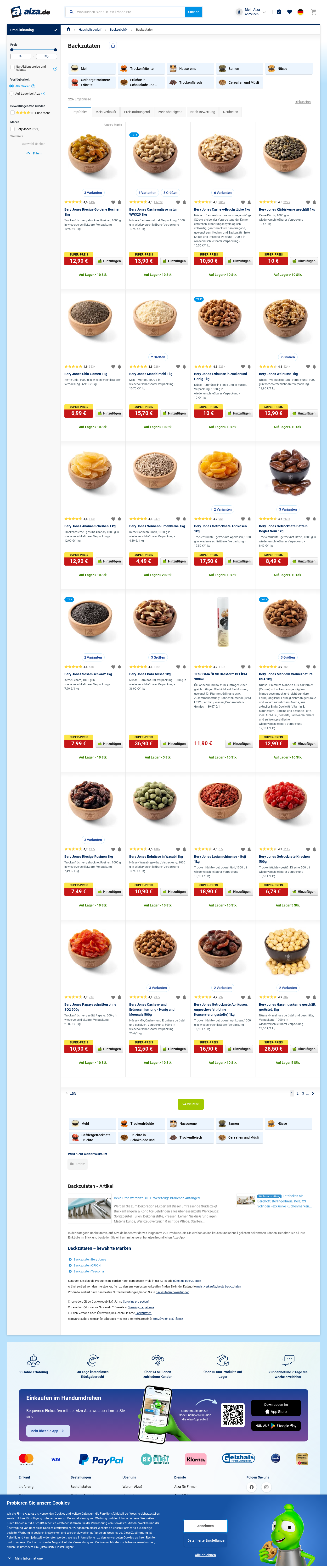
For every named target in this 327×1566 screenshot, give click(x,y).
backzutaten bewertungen (172, 1292)
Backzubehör (119, 29)
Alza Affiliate (184, 1495)
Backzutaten (144, 29)
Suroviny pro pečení (136, 1301)
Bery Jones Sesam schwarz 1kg (88, 674)
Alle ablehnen (205, 1555)
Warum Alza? (132, 1487)
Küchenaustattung (269, 1196)
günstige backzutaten (187, 1280)
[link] (34, 153)
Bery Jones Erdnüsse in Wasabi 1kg (156, 856)
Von (11, 49)
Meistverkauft (106, 112)
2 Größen (158, 357)
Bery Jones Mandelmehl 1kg (150, 374)
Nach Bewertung (202, 112)
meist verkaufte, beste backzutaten (218, 1286)
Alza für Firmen (185, 1487)
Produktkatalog (22, 30)
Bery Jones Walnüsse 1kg (278, 374)
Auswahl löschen (33, 144)
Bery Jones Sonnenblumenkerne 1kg (157, 526)
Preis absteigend (170, 112)
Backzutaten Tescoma (88, 1271)
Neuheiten (230, 112)
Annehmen (205, 1526)
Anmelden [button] (252, 14)
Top (73, 1093)
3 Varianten (93, 193)
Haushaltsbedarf (90, 29)
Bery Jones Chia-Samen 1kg (85, 374)
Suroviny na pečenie (141, 1307)
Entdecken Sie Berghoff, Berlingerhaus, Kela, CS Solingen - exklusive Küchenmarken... (284, 1201)
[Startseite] (68, 29)
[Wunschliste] (290, 12)
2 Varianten (223, 509)
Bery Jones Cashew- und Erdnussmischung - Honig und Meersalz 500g (152, 1009)
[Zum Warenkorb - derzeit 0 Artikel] (313, 12)
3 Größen (171, 193)
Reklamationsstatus (86, 1495)
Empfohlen (80, 112)
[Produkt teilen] (113, 45)
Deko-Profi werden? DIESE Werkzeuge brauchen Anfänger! (157, 1198)
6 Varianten (147, 193)
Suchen (193, 12)
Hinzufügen (112, 261)
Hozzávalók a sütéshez (168, 1318)
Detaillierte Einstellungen (206, 1540)
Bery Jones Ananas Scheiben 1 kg (90, 526)
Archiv (80, 1164)
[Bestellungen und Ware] (279, 12)
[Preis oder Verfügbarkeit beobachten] (119, 202)
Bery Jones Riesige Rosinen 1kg (88, 856)
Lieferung (26, 1487)
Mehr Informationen (30, 1558)
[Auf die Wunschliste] (113, 202)
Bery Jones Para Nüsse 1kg (150, 674)
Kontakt (129, 1495)
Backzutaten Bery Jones (89, 1259)
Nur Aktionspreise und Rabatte (31, 68)
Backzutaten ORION (87, 1265)
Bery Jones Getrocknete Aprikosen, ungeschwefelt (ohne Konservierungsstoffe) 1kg (221, 1009)
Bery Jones (24, 129)
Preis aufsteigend (137, 112)
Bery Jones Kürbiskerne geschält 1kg (287, 209)
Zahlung (25, 1495)
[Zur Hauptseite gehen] (30, 12)
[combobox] (125, 12)
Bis (55, 49)
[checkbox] (33, 68)
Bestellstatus (81, 1487)
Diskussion (303, 102)
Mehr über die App (44, 1431)
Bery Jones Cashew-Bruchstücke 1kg (222, 209)
